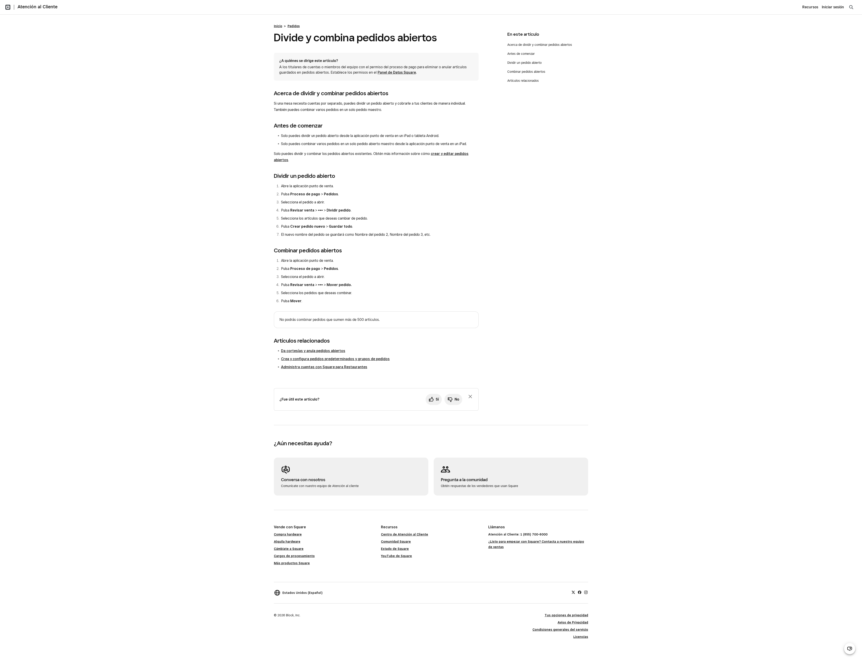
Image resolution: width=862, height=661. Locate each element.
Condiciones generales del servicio (560, 629)
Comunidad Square (396, 541)
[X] (573, 592)
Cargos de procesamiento (294, 556)
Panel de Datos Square (397, 72)
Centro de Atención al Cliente (404, 534)
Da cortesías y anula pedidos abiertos (313, 351)
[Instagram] (586, 592)
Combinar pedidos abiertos (526, 71)
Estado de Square (395, 549)
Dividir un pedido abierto (524, 62)
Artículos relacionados (523, 80)
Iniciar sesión (833, 7)
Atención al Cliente (37, 6)
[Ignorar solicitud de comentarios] (470, 396)
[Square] (7, 7)
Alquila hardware (287, 541)
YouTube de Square (396, 556)
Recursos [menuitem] (810, 7)
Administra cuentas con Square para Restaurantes (324, 367)
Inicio (278, 26)
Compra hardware (288, 534)
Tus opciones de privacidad (566, 615)
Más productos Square (292, 563)
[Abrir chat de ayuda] (849, 648)
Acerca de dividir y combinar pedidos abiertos (539, 44)
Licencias (580, 637)
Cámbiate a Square (288, 549)
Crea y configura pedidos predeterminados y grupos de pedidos (335, 359)
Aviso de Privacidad (573, 622)
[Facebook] (579, 592)
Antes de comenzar (521, 53)
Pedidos (294, 26)
